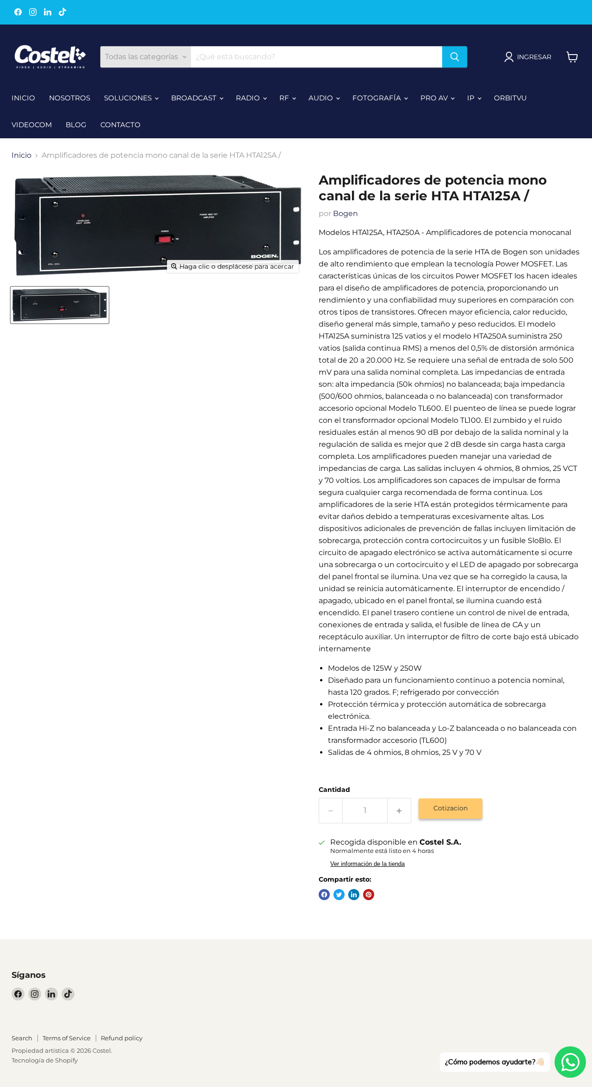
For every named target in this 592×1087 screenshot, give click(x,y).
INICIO (23, 97)
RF (285, 97)
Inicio (21, 155)
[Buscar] (454, 57)
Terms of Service (67, 1038)
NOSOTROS (69, 97)
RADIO (249, 97)
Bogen (345, 213)
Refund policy (121, 1038)
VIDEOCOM (32, 124)
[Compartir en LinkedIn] (353, 894)
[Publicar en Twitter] (339, 894)
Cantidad (334, 789)
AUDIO (321, 97)
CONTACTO (120, 124)
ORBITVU (510, 97)
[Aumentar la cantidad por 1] (399, 810)
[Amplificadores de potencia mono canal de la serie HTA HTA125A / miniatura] (60, 305)
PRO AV (435, 97)
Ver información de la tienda (367, 864)
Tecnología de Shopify (45, 1060)
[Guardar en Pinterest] (368, 894)
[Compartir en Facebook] (324, 894)
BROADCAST (194, 97)
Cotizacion (450, 808)
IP (471, 97)
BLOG (76, 124)
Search (22, 1038)
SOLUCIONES (129, 97)
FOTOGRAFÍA (377, 97)
